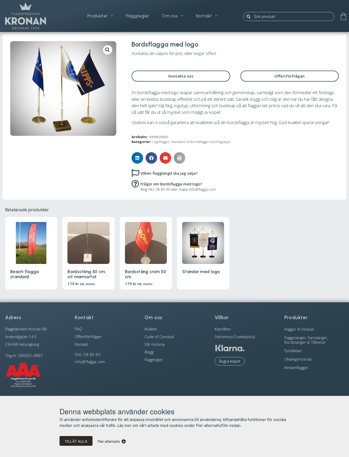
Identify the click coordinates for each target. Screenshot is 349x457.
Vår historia (155, 344)
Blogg (149, 351)
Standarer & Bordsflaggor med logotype (201, 141)
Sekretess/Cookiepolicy (235, 336)
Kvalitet (151, 328)
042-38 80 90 (159, 189)
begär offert (205, 53)
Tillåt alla (76, 441)
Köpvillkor (223, 328)
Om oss (170, 15)
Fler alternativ (109, 441)
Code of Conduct (159, 336)
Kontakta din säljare (150, 53)
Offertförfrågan (88, 336)
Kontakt (204, 15)
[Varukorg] (343, 16)
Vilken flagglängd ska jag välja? (169, 173)
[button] (107, 49)
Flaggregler (137, 15)
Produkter (97, 15)
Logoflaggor (160, 141)
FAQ (78, 328)
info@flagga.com (202, 189)
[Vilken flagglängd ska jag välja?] (135, 173)
